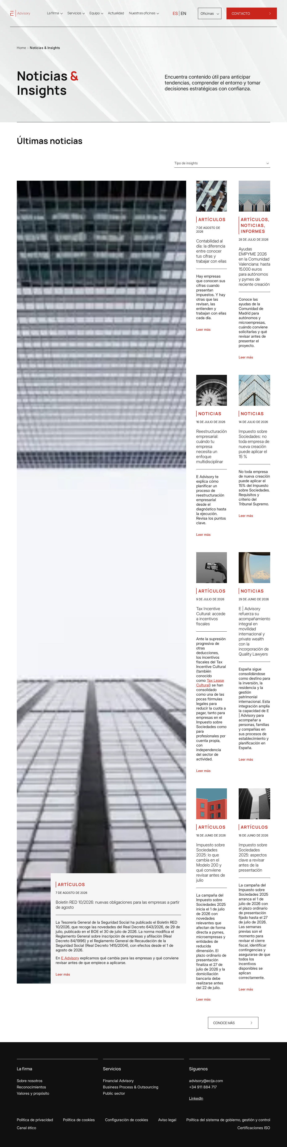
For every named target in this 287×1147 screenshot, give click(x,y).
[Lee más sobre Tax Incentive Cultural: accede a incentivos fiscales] (211, 567)
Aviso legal (167, 1120)
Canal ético (26, 1128)
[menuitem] (116, 13)
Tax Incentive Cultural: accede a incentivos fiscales (210, 616)
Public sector (114, 1093)
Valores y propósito (33, 1093)
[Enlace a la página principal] (24, 13)
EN (183, 13)
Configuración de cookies (126, 1120)
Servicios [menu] (74, 13)
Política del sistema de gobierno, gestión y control (228, 1120)
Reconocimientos (31, 1087)
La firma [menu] (53, 13)
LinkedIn (196, 1098)
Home (21, 48)
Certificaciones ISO (253, 1128)
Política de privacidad (35, 1120)
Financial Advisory (118, 1081)
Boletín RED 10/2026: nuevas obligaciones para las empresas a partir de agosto (117, 905)
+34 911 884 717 (203, 1087)
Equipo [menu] (95, 13)
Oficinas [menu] (207, 13)
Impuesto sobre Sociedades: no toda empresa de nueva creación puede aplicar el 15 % (254, 444)
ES (175, 13)
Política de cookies (79, 1120)
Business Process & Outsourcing (130, 1087)
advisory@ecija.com (206, 1081)
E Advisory (70, 958)
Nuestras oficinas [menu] (142, 13)
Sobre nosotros (29, 1081)
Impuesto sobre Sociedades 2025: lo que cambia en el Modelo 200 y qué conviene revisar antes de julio (210, 862)
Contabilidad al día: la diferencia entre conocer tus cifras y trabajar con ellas (211, 251)
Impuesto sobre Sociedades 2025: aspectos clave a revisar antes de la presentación (253, 857)
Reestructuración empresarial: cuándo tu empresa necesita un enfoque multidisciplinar (211, 446)
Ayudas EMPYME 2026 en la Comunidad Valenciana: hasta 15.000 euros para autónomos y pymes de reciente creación (254, 266)
